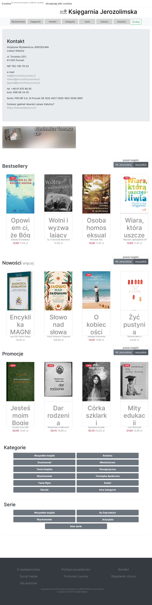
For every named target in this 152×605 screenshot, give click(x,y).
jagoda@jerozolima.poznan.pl (23, 82)
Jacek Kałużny (81, 592)
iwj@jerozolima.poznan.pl (21, 75)
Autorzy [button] (104, 21)
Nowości (121, 21)
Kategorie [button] (70, 21)
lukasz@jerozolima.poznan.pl (23, 79)
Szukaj (136, 21)
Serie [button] (87, 21)
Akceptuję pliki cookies (59, 3)
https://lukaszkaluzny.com (21, 107)
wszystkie (140, 164)
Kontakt (52, 21)
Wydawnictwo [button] (18, 21)
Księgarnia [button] (35, 21)
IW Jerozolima (123, 164)
